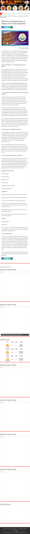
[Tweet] (5, 27)
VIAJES (5, 16)
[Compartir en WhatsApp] (8, 27)
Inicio (2, 16)
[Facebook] (13, 530)
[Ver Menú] (1, 4)
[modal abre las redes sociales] (11, 27)
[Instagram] (14, 530)
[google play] (16, 530)
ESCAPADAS (10, 16)
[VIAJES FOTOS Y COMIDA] (15, 5)
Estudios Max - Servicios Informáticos (19, 528)
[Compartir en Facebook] (3, 27)
